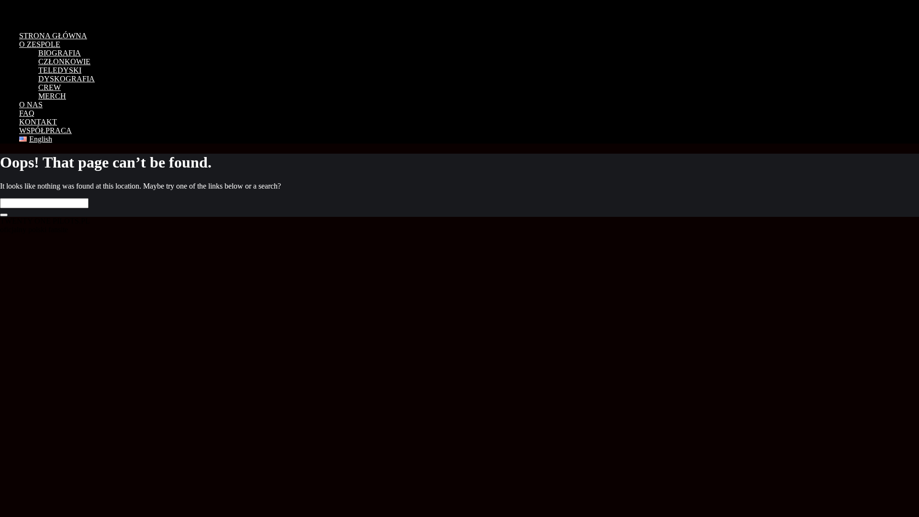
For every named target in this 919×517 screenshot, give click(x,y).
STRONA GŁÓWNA (53, 36)
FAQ (26, 113)
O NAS (31, 105)
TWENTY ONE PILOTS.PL (67, 12)
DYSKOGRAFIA (66, 79)
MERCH (52, 96)
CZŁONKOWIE (64, 61)
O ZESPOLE (39, 44)
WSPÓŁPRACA (45, 130)
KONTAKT (38, 122)
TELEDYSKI (59, 70)
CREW (49, 87)
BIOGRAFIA (59, 53)
